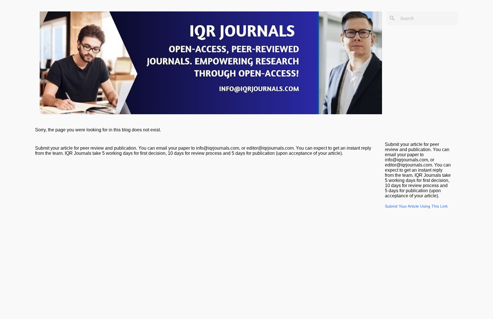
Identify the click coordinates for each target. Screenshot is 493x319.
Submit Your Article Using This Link (416, 206)
